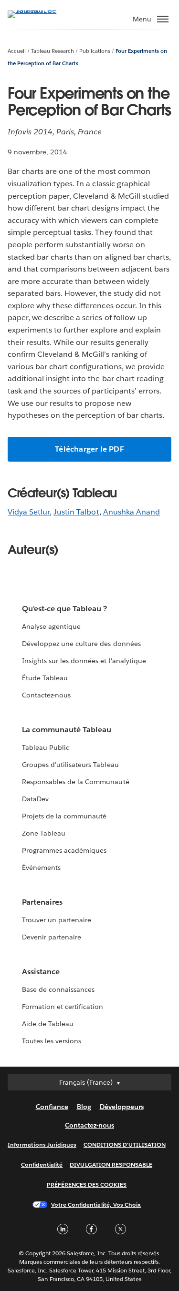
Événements (41, 867)
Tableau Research (52, 51)
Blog (84, 1106)
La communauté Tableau (66, 730)
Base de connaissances (58, 989)
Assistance (41, 972)
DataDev (35, 799)
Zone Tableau (43, 833)
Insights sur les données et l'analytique (84, 660)
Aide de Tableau (48, 1023)
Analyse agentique (51, 626)
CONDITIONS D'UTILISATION (125, 1144)
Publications (94, 51)
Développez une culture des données (81, 643)
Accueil (17, 51)
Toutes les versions (51, 1041)
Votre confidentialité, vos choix (96, 1204)
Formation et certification (63, 1006)
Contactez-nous (46, 695)
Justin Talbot (76, 512)
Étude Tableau (45, 678)
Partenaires (42, 902)
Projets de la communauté (64, 816)
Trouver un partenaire (56, 920)
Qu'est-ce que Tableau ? (64, 609)
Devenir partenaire (51, 937)
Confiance (52, 1106)
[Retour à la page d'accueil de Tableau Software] (41, 10)
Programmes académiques (64, 850)
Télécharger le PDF (89, 449)
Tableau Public (45, 747)
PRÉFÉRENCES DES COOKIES (87, 1184)
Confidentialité (42, 1164)
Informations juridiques (42, 1144)
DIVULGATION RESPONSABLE (111, 1164)
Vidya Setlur (29, 512)
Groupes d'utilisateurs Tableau (70, 764)
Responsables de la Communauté (75, 781)
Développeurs (122, 1106)
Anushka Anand (131, 512)
